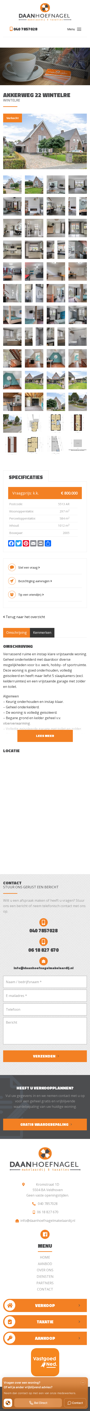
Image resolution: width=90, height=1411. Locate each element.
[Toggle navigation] (79, 29)
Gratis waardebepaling (44, 1124)
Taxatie (45, 1321)
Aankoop (45, 1338)
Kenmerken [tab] (42, 632)
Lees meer (45, 735)
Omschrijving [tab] (16, 632)
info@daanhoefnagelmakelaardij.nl (43, 967)
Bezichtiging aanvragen (34, 581)
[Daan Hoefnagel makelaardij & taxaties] (45, 12)
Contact (45, 1289)
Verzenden (44, 1056)
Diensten (45, 1276)
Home (45, 1257)
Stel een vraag (28, 567)
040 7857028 (25, 29)
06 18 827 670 (43, 950)
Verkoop (45, 1305)
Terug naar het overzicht (25, 617)
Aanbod (45, 1263)
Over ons (45, 1270)
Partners (45, 1283)
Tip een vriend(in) (30, 595)
